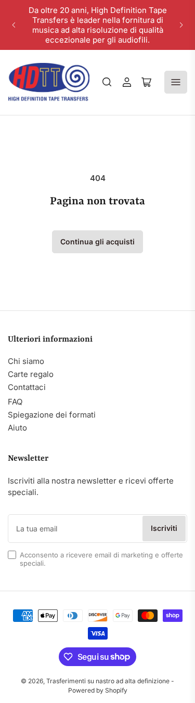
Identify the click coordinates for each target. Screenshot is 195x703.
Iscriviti (164, 528)
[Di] (107, 82)
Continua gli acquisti (97, 241)
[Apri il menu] (175, 82)
